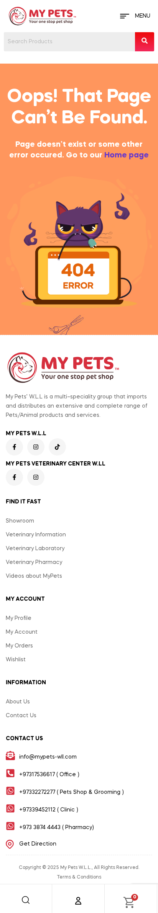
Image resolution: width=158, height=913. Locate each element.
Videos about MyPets (34, 576)
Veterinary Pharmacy (34, 562)
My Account (22, 632)
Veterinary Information (36, 535)
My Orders (19, 646)
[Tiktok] (57, 447)
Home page (126, 155)
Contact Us (21, 715)
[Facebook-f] (14, 447)
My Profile (18, 618)
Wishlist (16, 659)
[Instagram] (35, 447)
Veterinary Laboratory (35, 548)
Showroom (20, 521)
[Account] (78, 901)
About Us (18, 702)
